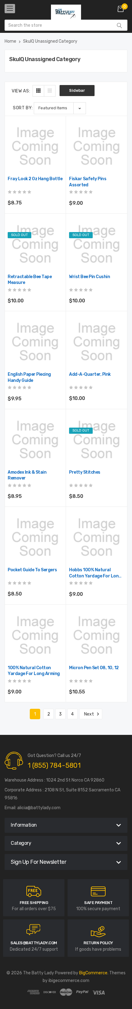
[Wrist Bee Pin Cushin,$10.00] (96, 244)
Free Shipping (34, 902)
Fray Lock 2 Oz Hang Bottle (35, 178)
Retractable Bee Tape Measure (30, 279)
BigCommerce (93, 973)
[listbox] (60, 108)
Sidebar (77, 90)
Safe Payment (98, 902)
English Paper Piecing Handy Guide (29, 377)
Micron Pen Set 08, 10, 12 (94, 667)
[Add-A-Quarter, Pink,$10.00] (96, 341)
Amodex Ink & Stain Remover (27, 475)
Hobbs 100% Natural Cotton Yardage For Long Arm (95, 573)
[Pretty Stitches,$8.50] (96, 439)
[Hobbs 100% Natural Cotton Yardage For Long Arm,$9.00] (96, 537)
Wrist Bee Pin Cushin (89, 276)
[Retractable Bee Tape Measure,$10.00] (35, 244)
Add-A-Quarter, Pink (90, 374)
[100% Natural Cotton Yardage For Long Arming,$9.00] (35, 635)
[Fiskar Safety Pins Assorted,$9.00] (96, 146)
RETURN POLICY (98, 943)
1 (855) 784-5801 (54, 765)
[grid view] (38, 91)
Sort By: (23, 108)
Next (89, 714)
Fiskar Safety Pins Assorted (87, 182)
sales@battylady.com (33, 943)
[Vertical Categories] (10, 8)
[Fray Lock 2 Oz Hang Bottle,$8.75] (35, 146)
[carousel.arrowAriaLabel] (33, 891)
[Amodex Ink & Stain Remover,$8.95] (35, 439)
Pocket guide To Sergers (32, 569)
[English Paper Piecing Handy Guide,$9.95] (35, 341)
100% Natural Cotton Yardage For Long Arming (34, 671)
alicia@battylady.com (38, 807)
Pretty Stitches (84, 472)
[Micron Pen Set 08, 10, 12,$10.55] (96, 635)
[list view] (50, 91)
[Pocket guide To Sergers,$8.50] (35, 537)
